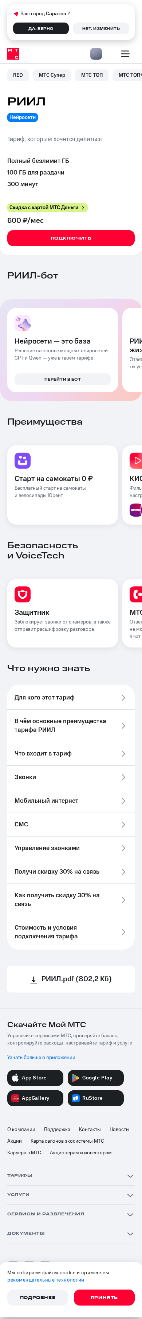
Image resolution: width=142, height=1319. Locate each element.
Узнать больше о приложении (41, 1057)
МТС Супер (52, 75)
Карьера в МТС (24, 1152)
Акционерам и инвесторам (81, 1152)
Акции (14, 1141)
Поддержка (57, 1129)
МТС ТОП (92, 75)
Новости (119, 1129)
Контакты (90, 1129)
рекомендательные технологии (45, 1280)
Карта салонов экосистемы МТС (67, 1141)
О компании (21, 1129)
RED (18, 75)
